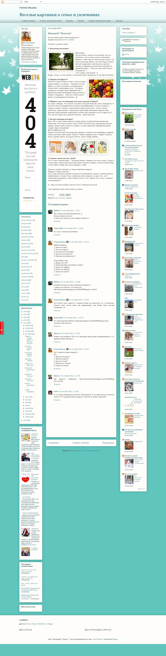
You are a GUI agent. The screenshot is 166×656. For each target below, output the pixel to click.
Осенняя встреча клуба (28, 348)
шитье (23, 300)
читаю (23, 297)
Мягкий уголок (130, 241)
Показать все (141, 488)
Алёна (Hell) (58, 228)
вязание (24, 240)
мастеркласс (25, 267)
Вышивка (69, 21)
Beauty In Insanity (131, 193)
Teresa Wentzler (26, 220)
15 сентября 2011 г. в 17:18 (70, 376)
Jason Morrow (98, 639)
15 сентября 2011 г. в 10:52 (70, 333)
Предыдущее (108, 443)
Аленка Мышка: (28, 7)
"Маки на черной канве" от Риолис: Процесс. (29, 340)
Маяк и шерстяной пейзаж (137, 261)
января (28, 417)
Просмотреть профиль (29, 62)
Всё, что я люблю (131, 474)
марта (27, 411)
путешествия (25, 277)
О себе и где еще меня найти (50, 21)
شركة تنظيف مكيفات (31, 583)
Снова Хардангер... (30, 391)
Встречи (24, 227)
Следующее (53, 443)
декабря (28, 325)
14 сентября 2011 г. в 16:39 (70, 282)
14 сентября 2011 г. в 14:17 (70, 210)
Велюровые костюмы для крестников (138, 401)
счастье (24, 293)
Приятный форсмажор (30, 513)
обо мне (62, 198)
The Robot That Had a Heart (134, 209)
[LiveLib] (125, 54)
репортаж (24, 280)
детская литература (28, 253)
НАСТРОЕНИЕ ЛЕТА (132, 274)
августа (28, 397)
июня (27, 402)
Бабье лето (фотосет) (29, 364)
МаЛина (57, 210)
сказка (23, 287)
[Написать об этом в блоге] (62, 195)
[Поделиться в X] (65, 195)
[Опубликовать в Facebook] (67, 195)
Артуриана (25, 223)
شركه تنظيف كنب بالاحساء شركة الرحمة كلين (29, 577)
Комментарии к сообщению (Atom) (87, 450)
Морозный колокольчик (29, 369)
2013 (25, 317)
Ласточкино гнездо (131, 169)
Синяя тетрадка (130, 129)
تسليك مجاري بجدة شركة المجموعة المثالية (29, 570)
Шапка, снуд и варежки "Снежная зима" (139, 461)
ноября (28, 328)
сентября (28, 334)
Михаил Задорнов (131, 185)
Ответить (57, 221)
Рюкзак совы (138, 383)
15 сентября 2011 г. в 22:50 (68, 391)
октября (28, 331)
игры (56, 198)
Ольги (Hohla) (69, 40)
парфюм (69, 198)
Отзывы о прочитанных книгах (100, 21)
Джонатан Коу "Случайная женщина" (138, 366)
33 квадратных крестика (133, 314)
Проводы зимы (138, 170)
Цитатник (119, 21)
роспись (24, 283)
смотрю (23, 290)
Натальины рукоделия (133, 258)
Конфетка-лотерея (35, 434)
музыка (23, 270)
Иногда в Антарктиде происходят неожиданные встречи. (133, 151)
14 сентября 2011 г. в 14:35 (73, 228)
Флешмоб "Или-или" (29, 379)
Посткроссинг (26, 237)
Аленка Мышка (60, 242)
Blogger (115, 639)
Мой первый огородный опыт (138, 116)
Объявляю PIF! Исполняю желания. (35, 476)
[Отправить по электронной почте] (60, 195)
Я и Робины (26, 497)
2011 (25, 323)
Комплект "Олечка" (29, 375)
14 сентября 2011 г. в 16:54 (79, 300)
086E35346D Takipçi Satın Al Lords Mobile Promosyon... (30, 597)
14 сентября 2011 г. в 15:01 (79, 242)
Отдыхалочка (138, 441)
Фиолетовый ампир (131, 433)
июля (27, 400)
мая (26, 405)
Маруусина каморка (132, 225)
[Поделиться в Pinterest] (69, 195)
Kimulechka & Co (131, 397)
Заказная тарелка (28, 359)
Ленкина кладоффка (132, 282)
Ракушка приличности (131, 187)
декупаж (24, 247)
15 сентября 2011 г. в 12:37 (79, 349)
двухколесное (26, 243)
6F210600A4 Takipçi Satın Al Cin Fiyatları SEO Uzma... (30, 589)
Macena (57, 333)
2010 (25, 420)
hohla (56, 391)
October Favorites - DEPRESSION (138, 196)
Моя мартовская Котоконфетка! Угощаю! (35, 455)
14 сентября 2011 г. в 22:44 (73, 318)
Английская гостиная (132, 413)
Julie (126, 298)
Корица (127, 440)
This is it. (136, 211)
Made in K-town (130, 330)
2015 (25, 311)
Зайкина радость (131, 363)
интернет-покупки (27, 260)
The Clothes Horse (131, 159)
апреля (28, 408)
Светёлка (128, 347)
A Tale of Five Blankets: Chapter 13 (138, 334)
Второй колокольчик (29, 385)
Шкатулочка (129, 113)
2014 (25, 314)
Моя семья (25, 233)
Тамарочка (35, 529)
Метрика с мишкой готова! (28, 354)
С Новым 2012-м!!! (34, 549)
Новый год (128, 276)
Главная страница (28, 21)
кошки (23, 263)
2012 (25, 320)
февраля (28, 414)
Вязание (81, 21)
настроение (25, 273)
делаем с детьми (27, 250)
